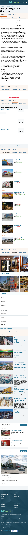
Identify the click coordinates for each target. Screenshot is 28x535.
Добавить (23, 425)
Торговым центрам (3, 504)
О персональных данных (6, 527)
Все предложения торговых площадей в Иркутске (11, 145)
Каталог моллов (6, 451)
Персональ (5, 475)
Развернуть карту (14, 97)
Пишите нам (17, 503)
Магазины (16, 492)
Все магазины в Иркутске (6, 328)
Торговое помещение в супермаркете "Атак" (16, 441)
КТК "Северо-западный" (17, 430)
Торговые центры (5, 514)
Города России (7, 6)
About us (16, 507)
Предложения (5, 425)
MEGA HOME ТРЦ (5, 120)
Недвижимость (4, 494)
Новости (3, 492)
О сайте (3, 501)
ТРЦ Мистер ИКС (5, 109)
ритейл (2, 516)
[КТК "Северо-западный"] (5, 433)
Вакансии (16, 505)
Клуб (15, 494)
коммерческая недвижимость (16, 514)
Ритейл (2, 496)
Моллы (2, 498)
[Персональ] (14, 464)
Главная (2, 6)
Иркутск (12, 6)
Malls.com (16, 496)
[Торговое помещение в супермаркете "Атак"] (5, 443)
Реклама (16, 501)
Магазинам (3, 506)
